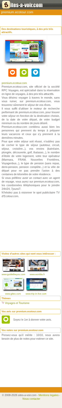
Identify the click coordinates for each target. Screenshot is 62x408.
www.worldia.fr (37, 274)
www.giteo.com (13, 293)
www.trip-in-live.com (36, 293)
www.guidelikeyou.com (14, 274)
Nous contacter (31, 398)
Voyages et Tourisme (17, 303)
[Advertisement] (26, 19)
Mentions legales (49, 395)
